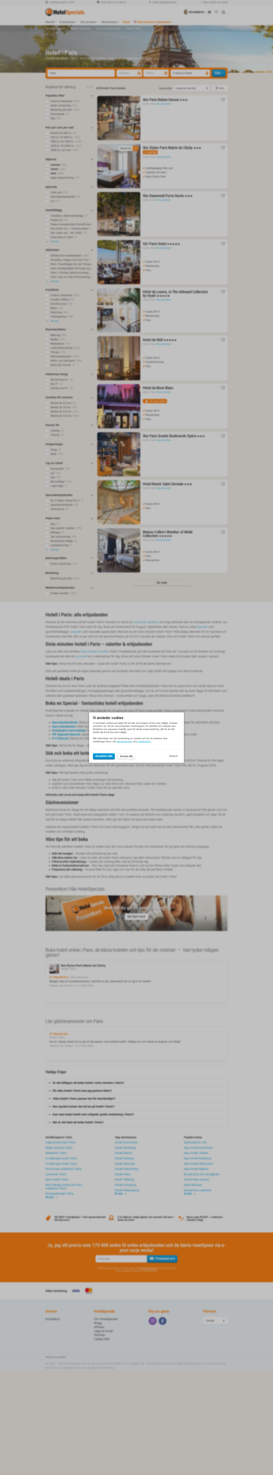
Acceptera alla (103, 756)
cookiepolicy (144, 741)
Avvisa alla (126, 756)
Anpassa (173, 756)
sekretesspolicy (124, 741)
